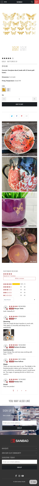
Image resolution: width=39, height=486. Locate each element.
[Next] (35, 24)
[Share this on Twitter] (12, 116)
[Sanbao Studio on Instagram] (19, 476)
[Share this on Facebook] (17, 116)
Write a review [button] (19, 278)
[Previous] (3, 24)
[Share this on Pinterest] (22, 116)
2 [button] (17, 390)
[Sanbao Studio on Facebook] (16, 476)
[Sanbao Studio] (19, 2)
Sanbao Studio (21, 481)
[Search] (32, 2)
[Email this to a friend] (27, 116)
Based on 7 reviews (9, 276)
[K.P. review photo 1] (8, 335)
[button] (7, 284)
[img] (13, 306)
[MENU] (1, 2)
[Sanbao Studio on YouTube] (22, 476)
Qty (3, 95)
